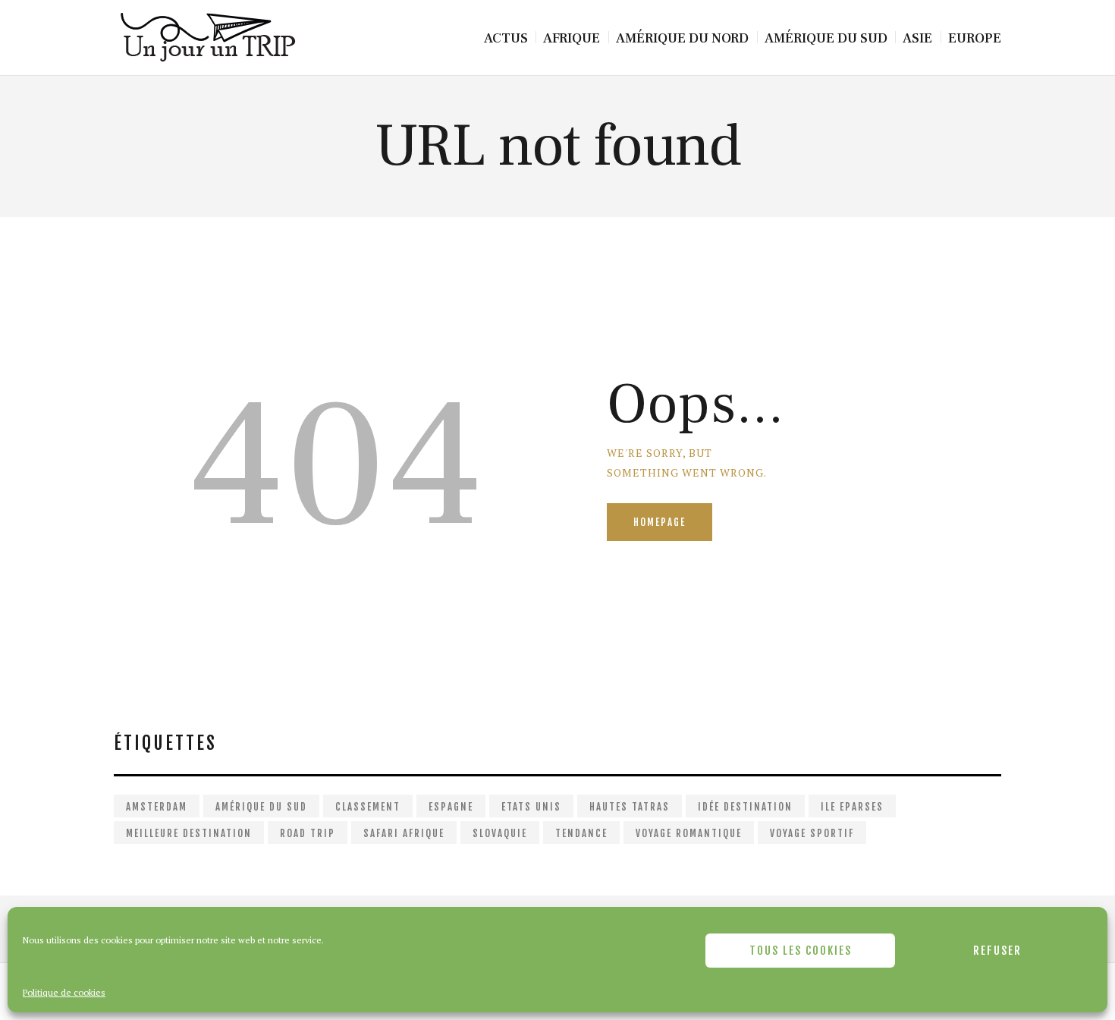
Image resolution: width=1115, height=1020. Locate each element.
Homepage (659, 522)
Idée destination (745, 807)
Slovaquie (500, 833)
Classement (367, 807)
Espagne (451, 807)
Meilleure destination (189, 833)
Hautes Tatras (629, 807)
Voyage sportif (812, 833)
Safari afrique (403, 833)
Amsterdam (156, 807)
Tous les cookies (800, 950)
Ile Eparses (852, 807)
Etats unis (531, 807)
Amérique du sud (261, 807)
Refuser (997, 950)
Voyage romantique (689, 833)
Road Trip (307, 833)
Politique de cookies (64, 992)
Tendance (581, 833)
